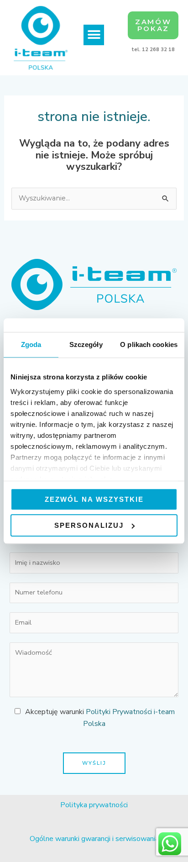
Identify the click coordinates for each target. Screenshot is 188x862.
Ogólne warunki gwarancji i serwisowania (94, 839)
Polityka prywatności (94, 805)
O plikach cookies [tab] (149, 344)
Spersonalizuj (89, 525)
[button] (94, 35)
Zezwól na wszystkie (94, 499)
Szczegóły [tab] (86, 344)
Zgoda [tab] (31, 344)
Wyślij (94, 763)
